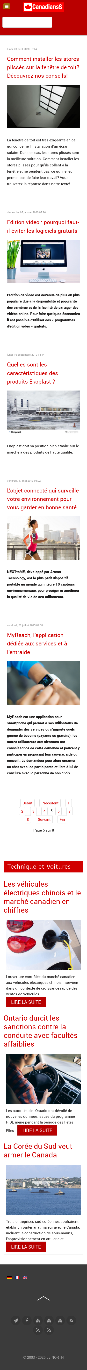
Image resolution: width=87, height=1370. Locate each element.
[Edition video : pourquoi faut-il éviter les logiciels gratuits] (43, 261)
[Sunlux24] (43, 106)
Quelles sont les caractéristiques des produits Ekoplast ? (32, 373)
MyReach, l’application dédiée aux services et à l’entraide (37, 643)
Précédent (50, 803)
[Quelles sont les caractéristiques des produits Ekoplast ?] (43, 411)
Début (27, 803)
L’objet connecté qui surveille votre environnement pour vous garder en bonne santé (43, 499)
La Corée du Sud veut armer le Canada (38, 1150)
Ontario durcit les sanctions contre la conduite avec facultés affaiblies (41, 1031)
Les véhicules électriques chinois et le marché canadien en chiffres (42, 897)
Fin (62, 819)
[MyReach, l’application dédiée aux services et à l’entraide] (43, 682)
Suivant (44, 819)
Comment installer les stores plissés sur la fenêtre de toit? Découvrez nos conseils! (43, 67)
